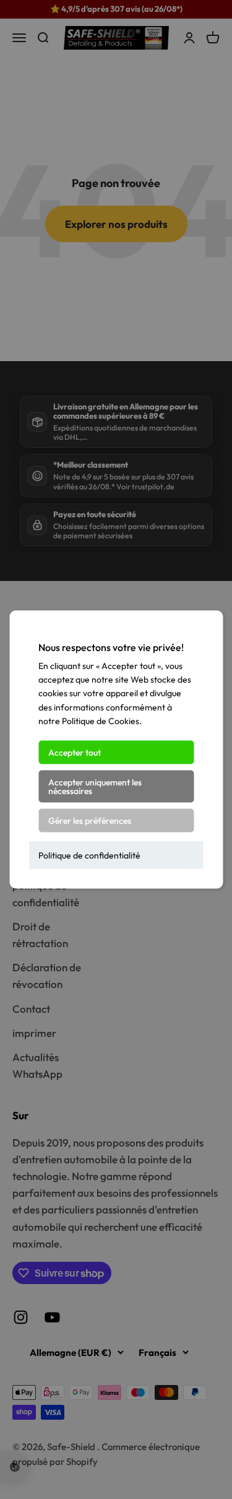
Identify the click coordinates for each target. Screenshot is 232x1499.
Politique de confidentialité (89, 854)
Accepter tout (74, 752)
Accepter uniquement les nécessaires (95, 786)
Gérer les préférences (89, 820)
